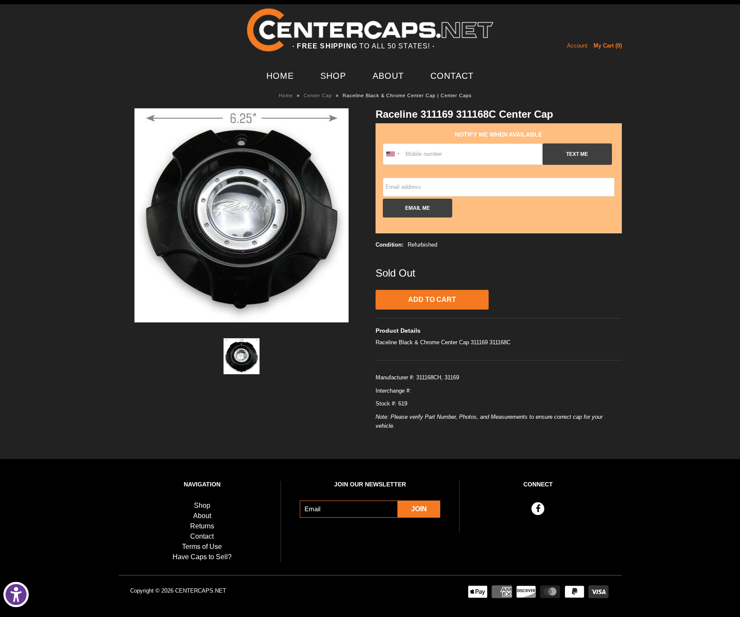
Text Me (577, 154)
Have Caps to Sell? (202, 556)
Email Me (417, 208)
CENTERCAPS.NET (200, 590)
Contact (452, 75)
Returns (202, 526)
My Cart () (608, 45)
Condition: (389, 244)
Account (577, 45)
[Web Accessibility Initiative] (16, 594)
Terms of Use (202, 546)
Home (280, 75)
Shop (333, 75)
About (388, 75)
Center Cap (318, 95)
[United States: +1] (393, 154)
